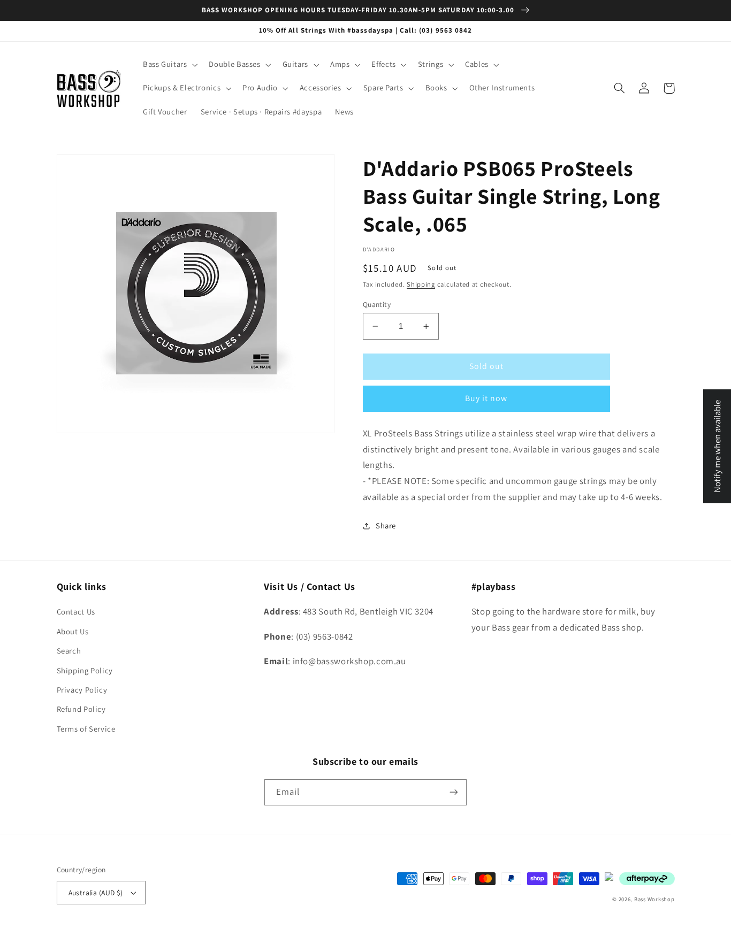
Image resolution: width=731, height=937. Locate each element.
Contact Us (76, 611)
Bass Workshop (654, 899)
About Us (73, 631)
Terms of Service (86, 729)
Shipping (421, 284)
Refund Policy (81, 709)
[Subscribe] (453, 792)
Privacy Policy (82, 690)
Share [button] (386, 525)
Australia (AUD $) (95, 892)
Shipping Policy (85, 670)
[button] (169, 64)
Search (69, 651)
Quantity (377, 304)
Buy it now (486, 398)
